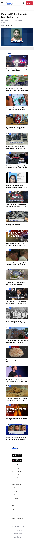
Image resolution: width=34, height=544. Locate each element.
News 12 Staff (4, 20)
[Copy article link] (11, 25)
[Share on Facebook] (6, 25)
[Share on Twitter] (8, 25)
